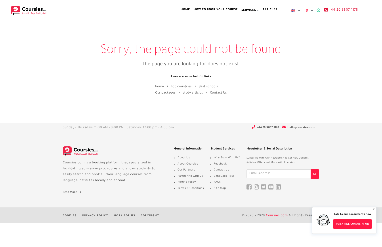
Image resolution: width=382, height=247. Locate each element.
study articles (193, 93)
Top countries (181, 87)
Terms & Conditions (191, 188)
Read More (70, 192)
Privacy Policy (95, 215)
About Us (184, 157)
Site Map (220, 188)
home (185, 9)
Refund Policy (187, 182)
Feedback (220, 164)
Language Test (224, 176)
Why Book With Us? (227, 157)
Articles (270, 9)
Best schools (208, 87)
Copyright (150, 215)
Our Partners (186, 170)
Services (249, 10)
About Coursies (188, 164)
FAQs (217, 182)
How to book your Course (216, 9)
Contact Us (218, 93)
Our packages (165, 93)
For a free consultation (352, 224)
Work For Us (124, 215)
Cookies (70, 215)
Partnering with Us (190, 176)
